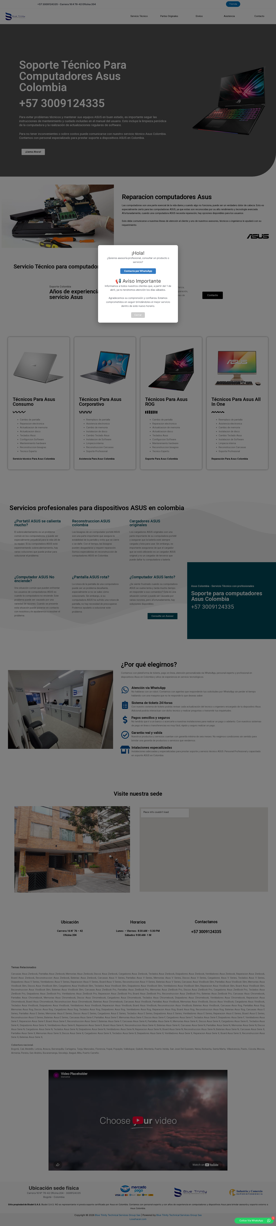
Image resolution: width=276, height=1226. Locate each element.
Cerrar (138, 314)
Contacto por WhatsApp (138, 270)
